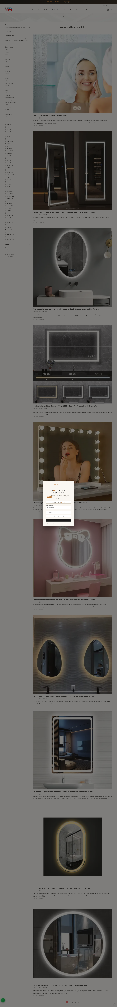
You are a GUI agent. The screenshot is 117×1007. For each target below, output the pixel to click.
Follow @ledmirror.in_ (59, 516)
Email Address (49, 505)
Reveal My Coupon (58, 520)
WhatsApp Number (50, 510)
